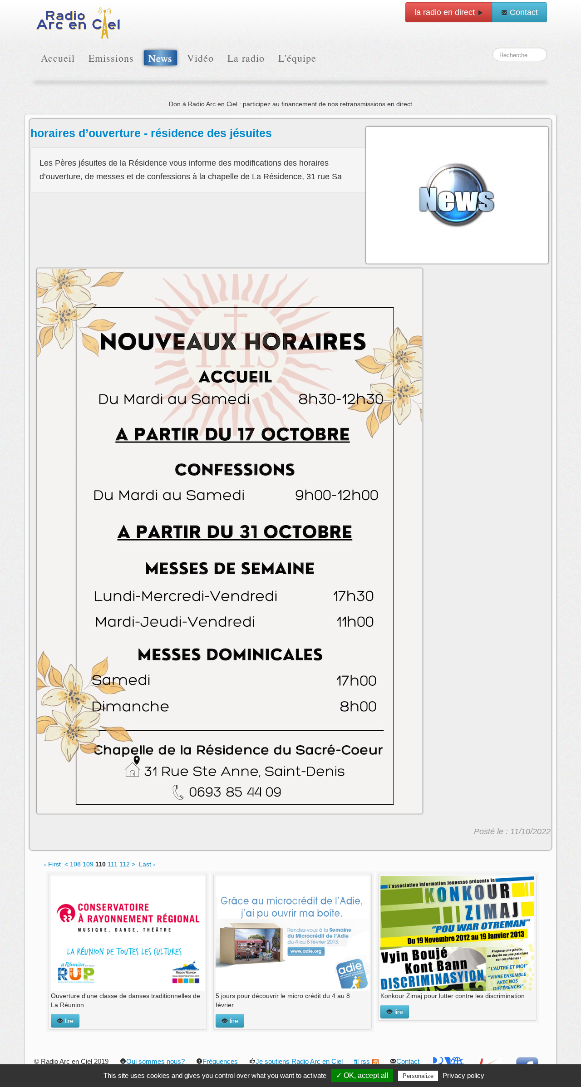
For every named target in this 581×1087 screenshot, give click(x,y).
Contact (522, 12)
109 (88, 864)
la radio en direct (445, 12)
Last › (147, 864)
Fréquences (220, 1061)
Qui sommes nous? (155, 1061)
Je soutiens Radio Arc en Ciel (299, 1061)
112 (124, 864)
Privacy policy (463, 1075)
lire (68, 1020)
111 (113, 864)
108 (75, 864)
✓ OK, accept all (362, 1075)
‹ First (52, 864)
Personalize (418, 1075)
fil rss (362, 1061)
